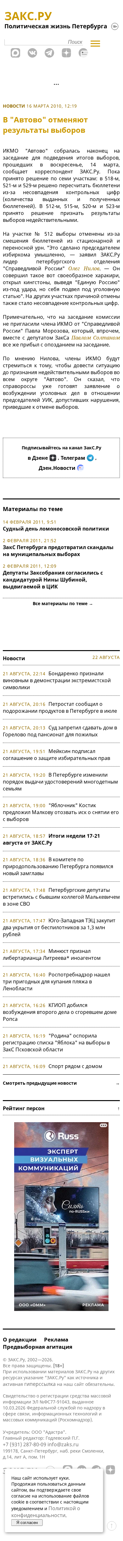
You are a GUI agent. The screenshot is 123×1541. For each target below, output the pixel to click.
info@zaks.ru (63, 1444)
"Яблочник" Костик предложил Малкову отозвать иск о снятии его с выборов (61, 812)
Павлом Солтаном (95, 337)
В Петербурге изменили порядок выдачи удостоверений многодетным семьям (60, 781)
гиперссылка (40, 1384)
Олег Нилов (83, 268)
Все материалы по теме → (63, 603)
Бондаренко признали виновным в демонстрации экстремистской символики (57, 680)
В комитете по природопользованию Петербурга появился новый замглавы (58, 866)
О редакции (19, 1339)
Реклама (56, 1339)
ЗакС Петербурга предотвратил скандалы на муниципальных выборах (58, 551)
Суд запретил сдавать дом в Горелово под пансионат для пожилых (60, 731)
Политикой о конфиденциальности (45, 1512)
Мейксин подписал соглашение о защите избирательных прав (56, 755)
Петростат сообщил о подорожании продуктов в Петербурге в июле (60, 707)
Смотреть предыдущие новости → (61, 1083)
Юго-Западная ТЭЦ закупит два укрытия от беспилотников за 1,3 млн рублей (59, 927)
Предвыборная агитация (37, 1346)
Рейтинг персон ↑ (61, 1108)
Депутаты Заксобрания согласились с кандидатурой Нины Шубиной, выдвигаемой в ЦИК (53, 579)
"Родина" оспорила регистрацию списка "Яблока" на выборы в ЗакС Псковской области (56, 1042)
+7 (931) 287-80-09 (24, 1444)
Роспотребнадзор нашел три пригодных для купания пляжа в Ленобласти (56, 981)
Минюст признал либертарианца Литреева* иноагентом (52, 954)
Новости (14, 106)
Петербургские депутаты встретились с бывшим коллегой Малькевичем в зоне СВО (61, 896)
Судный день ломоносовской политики (56, 528)
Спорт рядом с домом (75, 1066)
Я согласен (27, 1522)
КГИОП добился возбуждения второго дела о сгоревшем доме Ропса (60, 1012)
